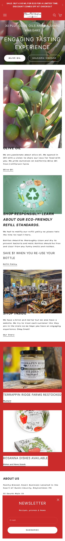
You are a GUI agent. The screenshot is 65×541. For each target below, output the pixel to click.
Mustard (7, 401)
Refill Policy (10, 264)
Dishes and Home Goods (14, 464)
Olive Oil (15, 58)
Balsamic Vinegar (44, 58)
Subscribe (32, 530)
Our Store (9, 335)
